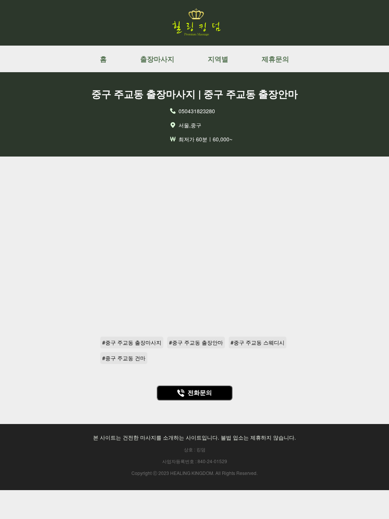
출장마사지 (157, 59)
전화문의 (200, 392)
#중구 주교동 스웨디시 (258, 342)
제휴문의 (275, 59)
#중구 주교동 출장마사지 (131, 342)
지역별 (218, 59)
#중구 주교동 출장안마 (196, 342)
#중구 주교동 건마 (123, 358)
